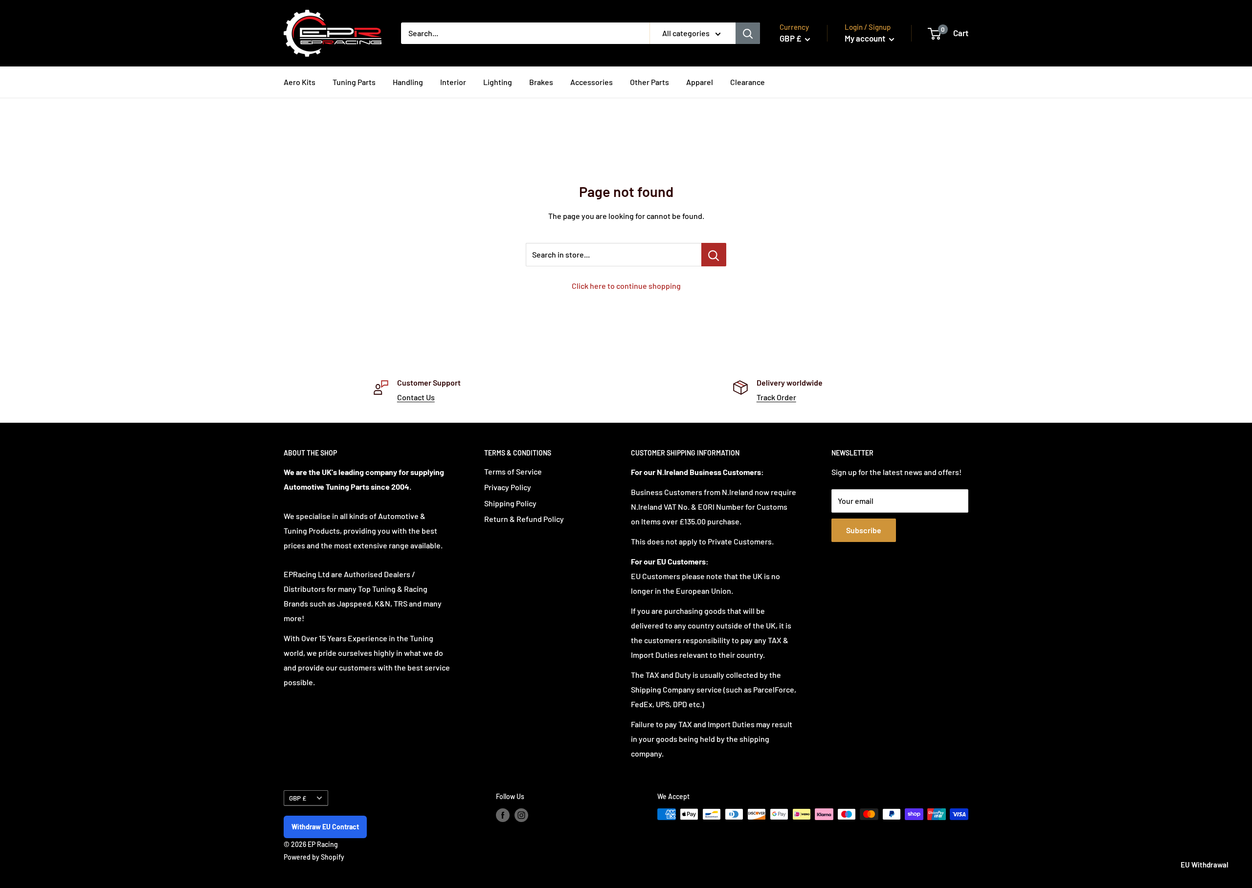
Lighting (497, 82)
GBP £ (297, 798)
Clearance (747, 82)
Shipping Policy (510, 503)
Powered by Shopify (314, 857)
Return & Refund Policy (524, 518)
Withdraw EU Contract (325, 827)
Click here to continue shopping (626, 285)
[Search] (748, 33)
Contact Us (416, 397)
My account (866, 38)
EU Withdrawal (1205, 864)
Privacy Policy (507, 487)
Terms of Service (513, 471)
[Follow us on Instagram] (521, 815)
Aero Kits (299, 82)
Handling (408, 82)
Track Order (776, 397)
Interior (453, 82)
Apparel (699, 82)
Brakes (541, 82)
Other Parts (649, 82)
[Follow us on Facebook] (503, 815)
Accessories (591, 82)
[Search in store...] (713, 254)
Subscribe (863, 530)
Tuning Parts (354, 82)
